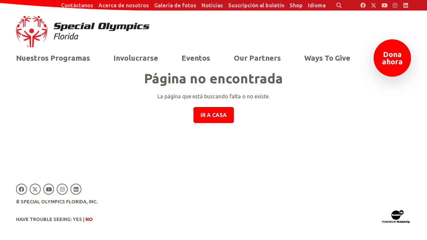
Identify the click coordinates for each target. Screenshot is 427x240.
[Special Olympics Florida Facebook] (363, 5)
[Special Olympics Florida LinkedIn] (405, 5)
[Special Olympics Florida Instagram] (395, 5)
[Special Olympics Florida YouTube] (384, 5)
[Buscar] (339, 5)
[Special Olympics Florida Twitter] (373, 5)
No (89, 219)
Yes (77, 219)
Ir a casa (213, 115)
